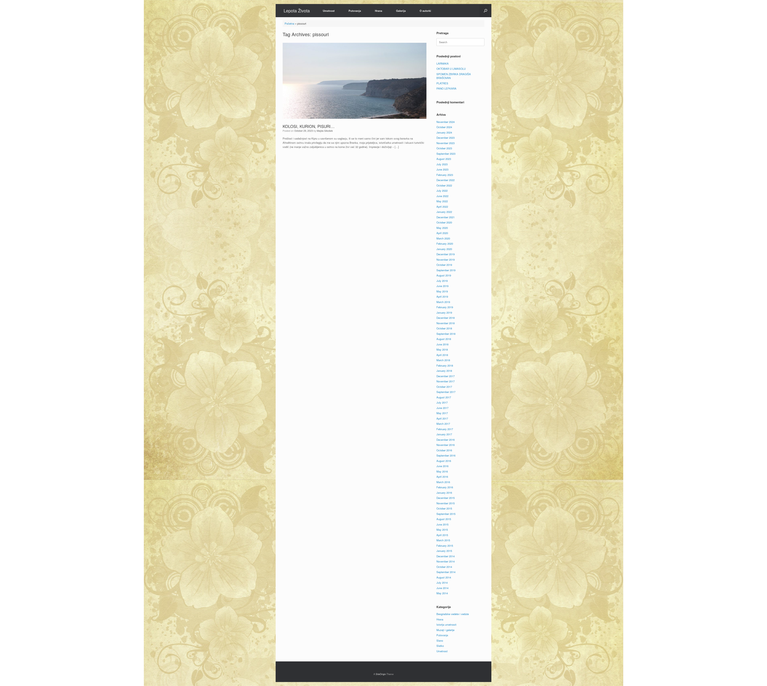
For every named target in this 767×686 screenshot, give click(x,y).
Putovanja (355, 11)
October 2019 (444, 265)
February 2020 (444, 243)
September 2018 (445, 334)
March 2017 (443, 424)
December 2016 (445, 440)
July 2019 (442, 281)
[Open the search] (485, 10)
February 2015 (444, 545)
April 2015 (442, 535)
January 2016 (444, 493)
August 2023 (443, 159)
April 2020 (442, 233)
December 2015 (445, 498)
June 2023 (442, 169)
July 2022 (442, 190)
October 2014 (444, 567)
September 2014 (445, 572)
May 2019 (442, 291)
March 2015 (443, 540)
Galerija (401, 11)
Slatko (440, 646)
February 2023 (444, 175)
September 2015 (445, 514)
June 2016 (442, 466)
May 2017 (442, 413)
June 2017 (442, 408)
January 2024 (444, 132)
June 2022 (442, 196)
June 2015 (442, 524)
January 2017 (444, 434)
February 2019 (444, 307)
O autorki (425, 11)
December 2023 (445, 138)
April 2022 (442, 206)
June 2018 (442, 344)
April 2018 (442, 355)
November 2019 (445, 259)
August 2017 (443, 397)
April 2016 (442, 477)
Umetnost (329, 11)
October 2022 (444, 185)
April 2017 (442, 418)
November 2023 (445, 143)
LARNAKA (442, 63)
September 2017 (445, 392)
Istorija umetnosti (446, 624)
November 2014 (445, 561)
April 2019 (442, 296)
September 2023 (445, 154)
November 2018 (445, 323)
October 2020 (444, 222)
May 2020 (442, 228)
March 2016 (443, 482)
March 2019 (443, 302)
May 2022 (442, 201)
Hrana (378, 11)
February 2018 (444, 365)
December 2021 (445, 217)
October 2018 (444, 328)
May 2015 (442, 529)
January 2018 (444, 371)
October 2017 (444, 387)
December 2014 (445, 556)
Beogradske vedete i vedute (452, 614)
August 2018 (443, 339)
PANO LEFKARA (446, 88)
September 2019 (445, 270)
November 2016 (445, 445)
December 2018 (445, 318)
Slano (439, 640)
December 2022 (445, 180)
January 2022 (444, 212)
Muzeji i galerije (445, 630)
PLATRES (442, 83)
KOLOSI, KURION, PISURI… (309, 126)
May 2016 (442, 471)
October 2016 (444, 450)
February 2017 (444, 429)
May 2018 (442, 349)
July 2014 (442, 582)
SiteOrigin (381, 674)
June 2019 (442, 286)
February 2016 (444, 487)
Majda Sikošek (325, 130)
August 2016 (443, 461)
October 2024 (444, 127)
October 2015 (444, 508)
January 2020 (444, 249)
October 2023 (444, 148)
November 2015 (445, 503)
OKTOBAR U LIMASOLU (451, 69)
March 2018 (443, 360)
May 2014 (442, 593)
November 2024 (445, 122)
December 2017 (445, 376)
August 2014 (443, 577)
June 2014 (442, 588)
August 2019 (443, 275)
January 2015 (444, 551)
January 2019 (444, 312)
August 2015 (443, 519)
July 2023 (442, 164)
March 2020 (443, 238)
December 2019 (445, 254)
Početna (289, 23)
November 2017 (445, 381)
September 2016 (445, 455)
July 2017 (442, 402)
